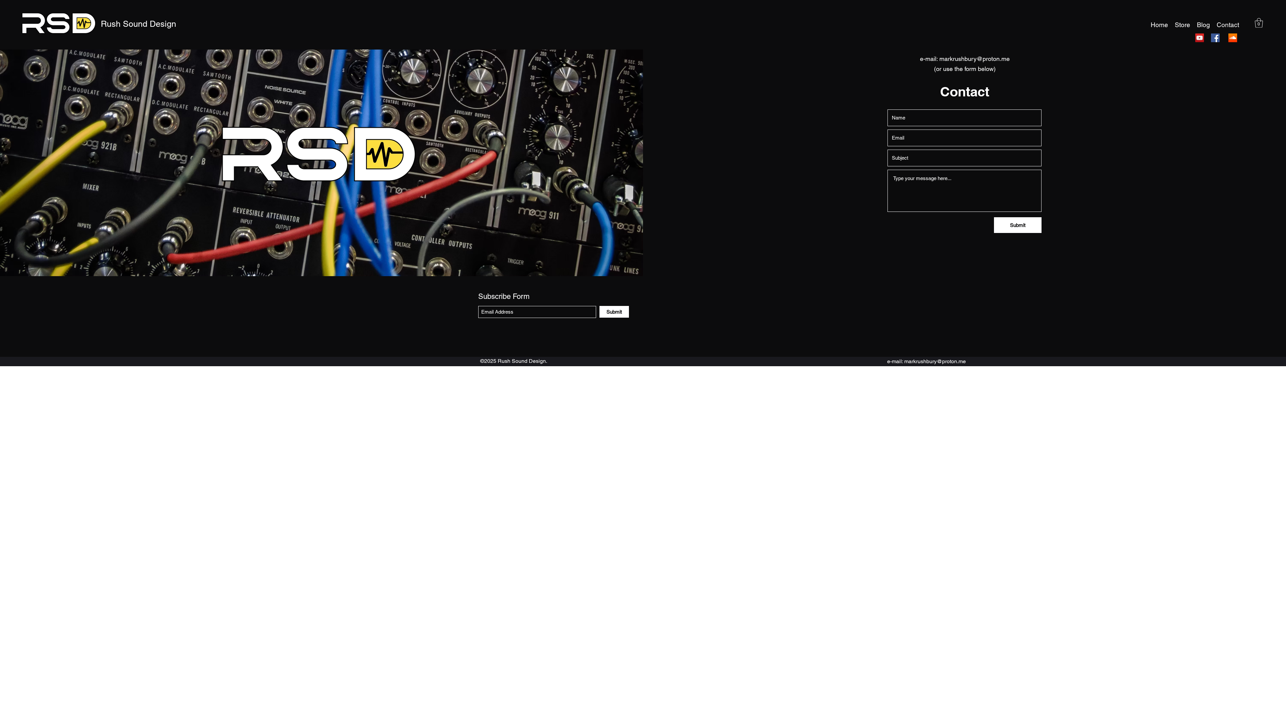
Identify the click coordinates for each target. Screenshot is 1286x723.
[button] (1259, 23)
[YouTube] (1199, 37)
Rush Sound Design (138, 24)
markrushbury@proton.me (974, 58)
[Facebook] (1215, 37)
